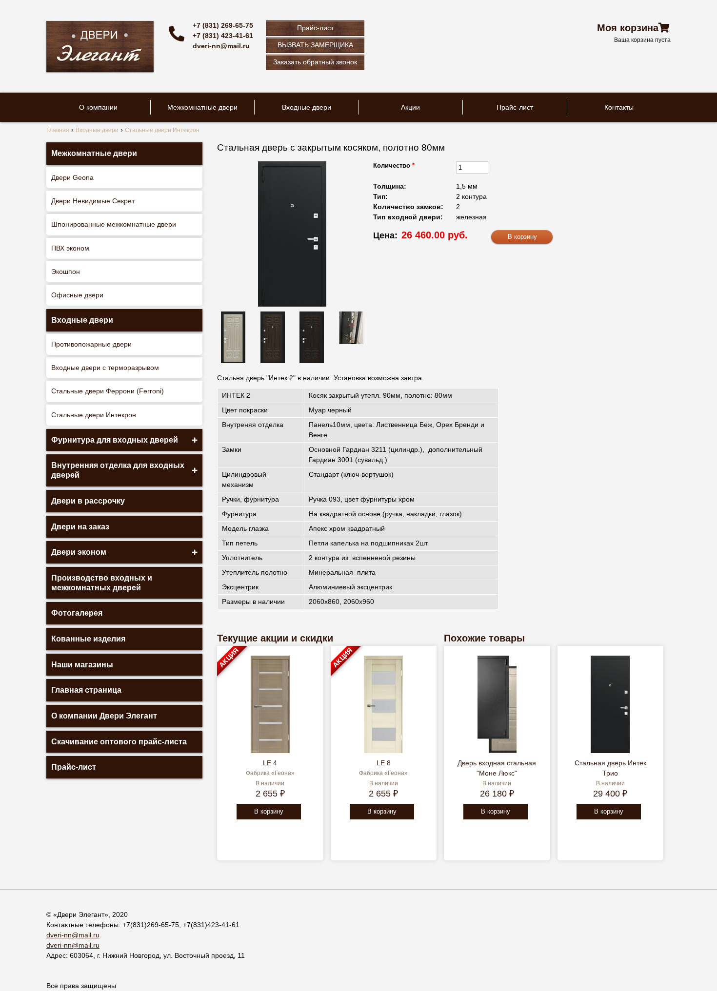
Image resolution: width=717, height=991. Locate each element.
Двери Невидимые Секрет (93, 201)
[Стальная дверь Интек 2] (292, 234)
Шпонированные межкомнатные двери (113, 224)
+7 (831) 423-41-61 (223, 35)
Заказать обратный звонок (315, 62)
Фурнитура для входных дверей (114, 440)
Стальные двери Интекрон (93, 415)
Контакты (619, 107)
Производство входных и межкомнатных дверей (101, 583)
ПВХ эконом (70, 248)
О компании (98, 107)
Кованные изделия (88, 639)
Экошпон (65, 271)
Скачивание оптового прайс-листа (119, 742)
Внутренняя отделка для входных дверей (117, 470)
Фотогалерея (76, 613)
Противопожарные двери (91, 344)
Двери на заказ (80, 527)
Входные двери (306, 107)
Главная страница (86, 690)
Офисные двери (77, 295)
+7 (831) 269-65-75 (223, 25)
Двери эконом (78, 552)
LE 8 (384, 763)
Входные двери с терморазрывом (105, 367)
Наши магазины (82, 665)
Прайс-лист (315, 28)
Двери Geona (72, 177)
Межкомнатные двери (202, 107)
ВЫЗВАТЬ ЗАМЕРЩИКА (315, 45)
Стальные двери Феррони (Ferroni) (107, 391)
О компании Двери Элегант (104, 716)
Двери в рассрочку (88, 501)
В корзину (268, 811)
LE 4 (270, 763)
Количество (394, 165)
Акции (410, 107)
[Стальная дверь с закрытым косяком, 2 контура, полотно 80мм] (272, 337)
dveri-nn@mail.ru (221, 46)
